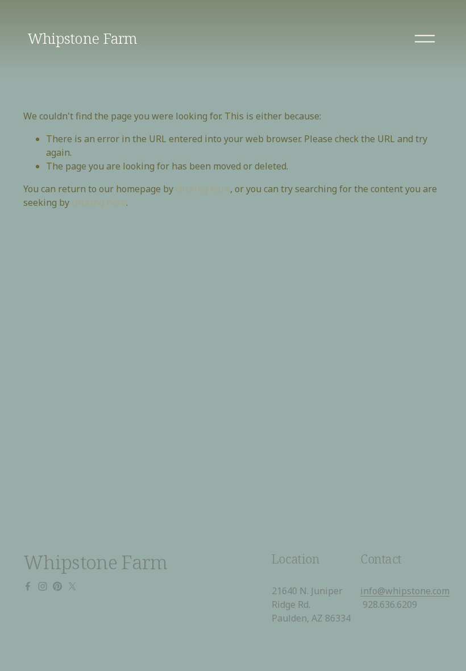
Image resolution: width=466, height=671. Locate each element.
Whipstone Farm (83, 38)
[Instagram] (42, 586)
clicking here (203, 189)
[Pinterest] (57, 586)
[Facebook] (27, 586)
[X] (72, 586)
